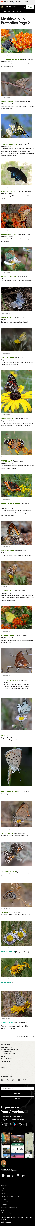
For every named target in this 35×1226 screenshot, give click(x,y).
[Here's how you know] (17, 2)
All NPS (17, 1098)
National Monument (10, 7)
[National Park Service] (2, 7)
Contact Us (5, 1061)
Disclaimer (4, 1204)
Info (2, 11)
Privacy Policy (5, 1188)
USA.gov (3, 1210)
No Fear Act (4, 1202)
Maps (13, 11)
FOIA (2, 1191)
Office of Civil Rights (7, 1213)
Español (4, 1073)
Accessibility (4, 1185)
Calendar (18, 11)
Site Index (5, 1070)
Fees (23, 11)
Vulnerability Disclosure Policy (10, 1207)
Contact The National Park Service (11, 1196)
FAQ (3, 1067)
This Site (17, 1094)
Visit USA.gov (6, 1222)
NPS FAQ (3, 1199)
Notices (3, 1193)
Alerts (7, 11)
